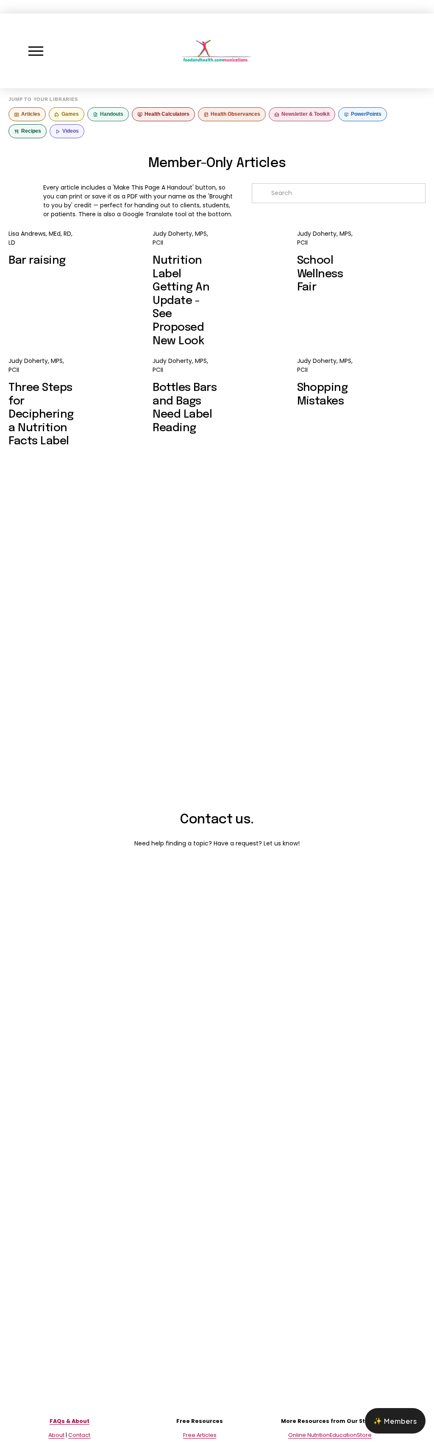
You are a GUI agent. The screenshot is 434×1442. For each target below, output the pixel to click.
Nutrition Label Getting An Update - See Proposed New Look (181, 300)
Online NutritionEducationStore (330, 1435)
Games (70, 114)
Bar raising (36, 260)
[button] (395, 1421)
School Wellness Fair (320, 274)
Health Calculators (167, 114)
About (56, 1435)
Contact (79, 1435)
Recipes (31, 131)
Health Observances (235, 114)
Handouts (111, 114)
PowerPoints (366, 114)
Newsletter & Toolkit (305, 114)
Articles (30, 114)
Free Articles (200, 1435)
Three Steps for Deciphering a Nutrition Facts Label (40, 414)
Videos (70, 131)
